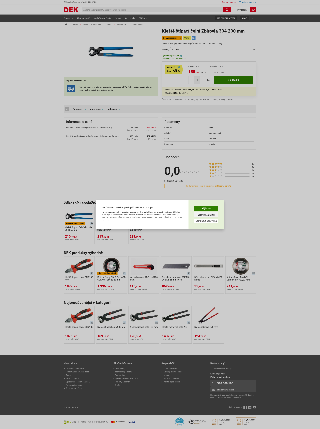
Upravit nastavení (206, 215)
